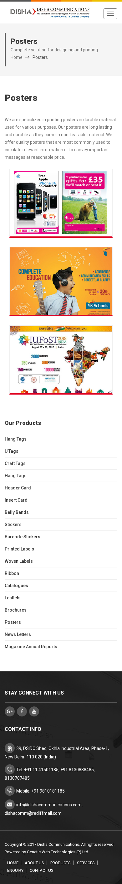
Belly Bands (17, 512)
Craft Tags (15, 463)
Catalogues (16, 585)
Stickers (13, 524)
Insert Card (16, 500)
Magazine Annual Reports (31, 646)
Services (86, 863)
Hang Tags (16, 439)
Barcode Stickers (22, 536)
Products (60, 863)
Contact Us (41, 870)
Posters (13, 622)
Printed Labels (19, 548)
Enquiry (15, 870)
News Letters (18, 634)
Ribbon (12, 573)
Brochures (16, 610)
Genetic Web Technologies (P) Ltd (57, 852)
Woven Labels (19, 561)
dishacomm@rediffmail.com (33, 813)
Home (17, 57)
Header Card (18, 487)
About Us (34, 863)
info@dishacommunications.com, (49, 804)
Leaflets (13, 597)
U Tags (11, 451)
